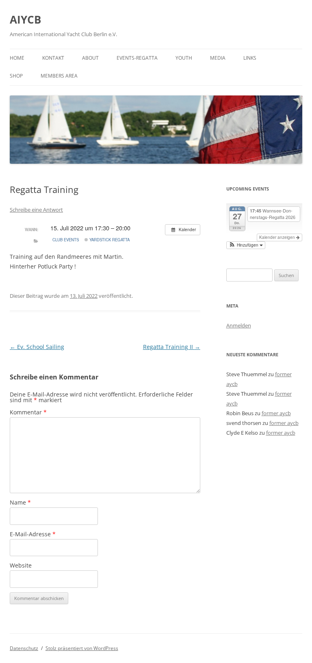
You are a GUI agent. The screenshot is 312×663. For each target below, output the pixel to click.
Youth (184, 57)
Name (20, 502)
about (90, 57)
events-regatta (137, 57)
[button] (246, 245)
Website (21, 565)
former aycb (276, 413)
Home (17, 57)
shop (16, 75)
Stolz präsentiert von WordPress (82, 648)
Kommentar (28, 412)
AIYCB (25, 19)
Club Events (65, 240)
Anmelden (238, 325)
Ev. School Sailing (37, 347)
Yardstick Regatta (109, 240)
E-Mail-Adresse (33, 534)
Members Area (59, 75)
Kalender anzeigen (277, 237)
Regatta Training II (171, 347)
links (249, 57)
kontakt (53, 57)
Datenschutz (24, 648)
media (217, 57)
